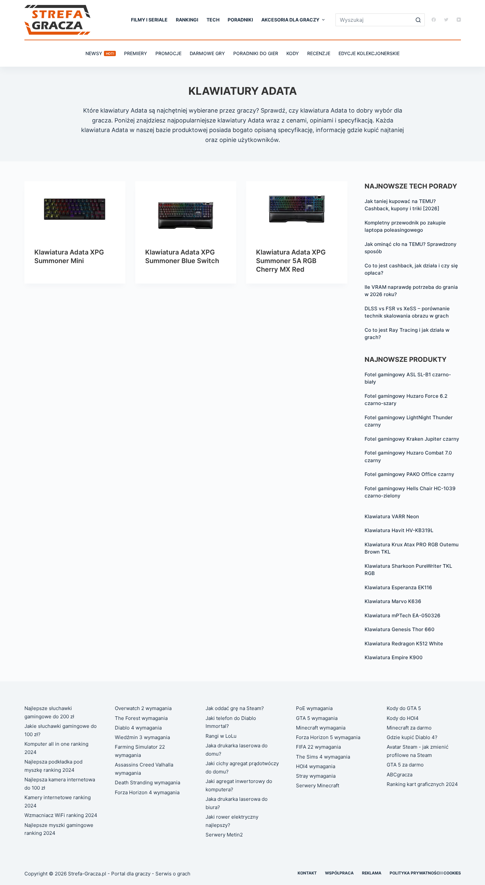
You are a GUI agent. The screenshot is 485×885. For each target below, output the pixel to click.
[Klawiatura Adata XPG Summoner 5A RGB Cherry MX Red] (296, 209)
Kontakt (307, 872)
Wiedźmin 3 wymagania (142, 737)
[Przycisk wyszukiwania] (418, 19)
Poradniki (240, 19)
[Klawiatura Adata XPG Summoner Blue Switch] (185, 209)
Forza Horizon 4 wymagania (147, 792)
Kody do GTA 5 (404, 708)
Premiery (135, 53)
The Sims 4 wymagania (323, 757)
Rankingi (187, 19)
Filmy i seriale (149, 19)
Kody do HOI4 (403, 718)
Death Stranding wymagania (147, 782)
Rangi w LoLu (221, 736)
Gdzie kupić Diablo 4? (412, 737)
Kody (292, 53)
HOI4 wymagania (315, 766)
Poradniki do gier (255, 53)
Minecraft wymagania (320, 728)
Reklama (371, 872)
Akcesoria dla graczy (290, 19)
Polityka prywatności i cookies (425, 872)
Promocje (168, 53)
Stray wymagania (316, 776)
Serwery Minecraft (317, 785)
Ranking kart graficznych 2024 (422, 784)
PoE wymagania (314, 708)
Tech (213, 19)
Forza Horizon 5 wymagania (328, 737)
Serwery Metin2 (224, 835)
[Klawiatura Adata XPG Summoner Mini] (74, 209)
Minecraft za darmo (409, 728)
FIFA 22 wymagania (318, 747)
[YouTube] (459, 19)
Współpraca (339, 872)
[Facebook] (434, 19)
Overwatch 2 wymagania (143, 708)
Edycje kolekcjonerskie (369, 53)
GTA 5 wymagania (317, 718)
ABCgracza (399, 774)
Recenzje (318, 53)
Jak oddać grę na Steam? (235, 708)
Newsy (99, 53)
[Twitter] (446, 19)
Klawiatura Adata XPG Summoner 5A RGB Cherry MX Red (291, 260)
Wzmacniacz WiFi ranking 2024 (60, 815)
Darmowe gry (207, 53)
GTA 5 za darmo (405, 765)
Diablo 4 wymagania (138, 728)
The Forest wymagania (141, 718)
